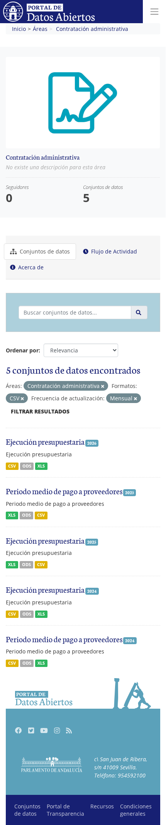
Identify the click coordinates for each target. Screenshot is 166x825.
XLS (41, 466)
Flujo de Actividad (113, 251)
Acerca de (30, 267)
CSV (12, 466)
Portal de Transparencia (65, 810)
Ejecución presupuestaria (45, 441)
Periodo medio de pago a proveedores (64, 490)
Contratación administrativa (92, 28)
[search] (139, 312)
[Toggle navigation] (154, 11)
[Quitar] (102, 386)
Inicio (19, 28)
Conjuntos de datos (44, 251)
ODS (26, 466)
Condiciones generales (136, 810)
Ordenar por (22, 350)
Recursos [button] (102, 806)
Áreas (40, 28)
